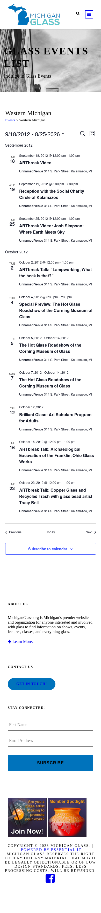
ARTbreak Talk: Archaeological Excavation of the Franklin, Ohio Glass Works (56, 455)
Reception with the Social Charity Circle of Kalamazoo (51, 194)
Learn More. (22, 641)
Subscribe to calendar (47, 548)
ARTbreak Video (35, 163)
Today (50, 532)
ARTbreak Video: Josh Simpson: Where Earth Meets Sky (51, 229)
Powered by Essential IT (51, 850)
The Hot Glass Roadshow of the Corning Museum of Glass (50, 348)
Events (10, 120)
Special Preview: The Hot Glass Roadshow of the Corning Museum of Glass (55, 310)
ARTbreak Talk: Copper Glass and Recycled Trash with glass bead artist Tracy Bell (55, 496)
